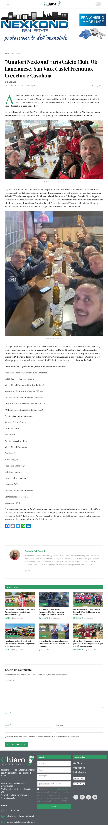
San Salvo (43, 618)
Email (8, 725)
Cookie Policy (79, 784)
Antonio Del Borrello (35, 551)
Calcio (18, 53)
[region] (54, 30)
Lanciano (11, 82)
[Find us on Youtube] (94, 797)
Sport (12, 53)
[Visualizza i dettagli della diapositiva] (54, 26)
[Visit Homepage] (52, 4)
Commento (10, 680)
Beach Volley (13, 636)
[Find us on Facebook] (75, 797)
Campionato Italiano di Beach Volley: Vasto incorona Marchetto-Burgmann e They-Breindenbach (20, 644)
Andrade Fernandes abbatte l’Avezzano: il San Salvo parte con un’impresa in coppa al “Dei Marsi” (52, 612)
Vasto (7, 618)
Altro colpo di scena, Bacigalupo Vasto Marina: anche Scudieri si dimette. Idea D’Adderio (54, 644)
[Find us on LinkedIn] (88, 797)
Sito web (59, 725)
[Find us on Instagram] (82, 797)
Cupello (77, 618)
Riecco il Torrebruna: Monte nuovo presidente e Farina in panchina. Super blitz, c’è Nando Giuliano (88, 644)
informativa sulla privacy (57, 789)
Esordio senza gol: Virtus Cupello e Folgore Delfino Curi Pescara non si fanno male (86, 612)
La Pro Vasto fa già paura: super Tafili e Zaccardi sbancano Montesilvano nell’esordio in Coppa (20, 612)
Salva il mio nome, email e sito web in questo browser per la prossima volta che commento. (43, 736)
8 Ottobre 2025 (12, 85)
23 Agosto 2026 (18, 618)
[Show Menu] (8, 4)
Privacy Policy (79, 778)
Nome (8, 713)
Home (7, 53)
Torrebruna (79, 650)
